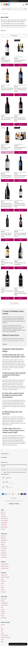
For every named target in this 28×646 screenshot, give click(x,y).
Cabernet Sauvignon (5, 577)
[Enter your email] (25, 469)
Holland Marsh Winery (18, 144)
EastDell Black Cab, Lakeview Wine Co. (5, 60)
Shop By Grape (4, 527)
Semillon (2, 613)
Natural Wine (3, 555)
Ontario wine (15, 340)
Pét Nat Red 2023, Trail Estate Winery (20, 263)
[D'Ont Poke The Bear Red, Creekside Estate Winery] (7, 76)
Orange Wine (3, 552)
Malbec (2, 587)
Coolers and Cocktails (5, 637)
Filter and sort (14, 35)
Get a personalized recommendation (18, 644)
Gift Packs (3, 512)
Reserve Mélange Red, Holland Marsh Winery (6, 176)
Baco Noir (3, 589)
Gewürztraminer (4, 605)
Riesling (2, 600)
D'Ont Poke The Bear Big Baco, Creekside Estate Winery (20, 235)
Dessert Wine (3, 546)
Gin (1, 626)
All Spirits (3, 624)
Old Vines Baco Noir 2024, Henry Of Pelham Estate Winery (20, 89)
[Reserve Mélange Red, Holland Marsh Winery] (7, 163)
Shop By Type (4, 524)
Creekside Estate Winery (5, 85)
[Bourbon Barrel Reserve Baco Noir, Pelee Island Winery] (20, 105)
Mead (2, 641)
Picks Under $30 (4, 518)
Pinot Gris (3, 611)
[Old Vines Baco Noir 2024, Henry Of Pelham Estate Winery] (20, 76)
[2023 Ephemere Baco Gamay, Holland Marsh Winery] (20, 191)
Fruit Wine (3, 550)
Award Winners (4, 522)
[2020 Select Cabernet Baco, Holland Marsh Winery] (7, 221)
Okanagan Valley (4, 563)
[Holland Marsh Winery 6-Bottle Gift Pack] (20, 135)
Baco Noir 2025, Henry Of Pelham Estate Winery (20, 176)
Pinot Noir (3, 581)
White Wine (3, 538)
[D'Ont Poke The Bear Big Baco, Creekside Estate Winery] (20, 221)
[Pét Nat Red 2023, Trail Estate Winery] (20, 250)
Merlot (2, 579)
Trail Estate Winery (18, 259)
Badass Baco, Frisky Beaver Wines (6, 148)
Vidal (2, 607)
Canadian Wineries (5, 568)
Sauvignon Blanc (4, 603)
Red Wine (3, 535)
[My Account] (23, 5)
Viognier (2, 609)
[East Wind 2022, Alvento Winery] (7, 250)
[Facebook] (10, 504)
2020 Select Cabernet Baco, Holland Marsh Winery (6, 235)
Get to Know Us (5, 453)
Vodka (2, 628)
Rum (2, 631)
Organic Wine (4, 557)
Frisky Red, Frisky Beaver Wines (7, 291)
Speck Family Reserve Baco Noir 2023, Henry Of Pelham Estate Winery (7, 205)
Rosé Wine (3, 542)
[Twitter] (12, 504)
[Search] (25, 8)
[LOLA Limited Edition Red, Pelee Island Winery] (7, 105)
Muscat (2, 615)
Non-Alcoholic (4, 548)
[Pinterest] (18, 504)
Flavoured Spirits (4, 635)
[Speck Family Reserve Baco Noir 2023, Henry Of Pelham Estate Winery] (7, 191)
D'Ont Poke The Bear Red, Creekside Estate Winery (7, 88)
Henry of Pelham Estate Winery (20, 85)
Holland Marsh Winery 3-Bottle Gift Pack (20, 60)
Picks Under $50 (4, 520)
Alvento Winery (4, 259)
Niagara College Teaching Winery (19, 288)
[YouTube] (16, 504)
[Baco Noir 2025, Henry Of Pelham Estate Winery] (20, 163)
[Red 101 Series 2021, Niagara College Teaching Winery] (20, 278)
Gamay (2, 583)
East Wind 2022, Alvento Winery (7, 263)
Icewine (2, 544)
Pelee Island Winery (5, 114)
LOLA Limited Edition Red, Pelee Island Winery (7, 118)
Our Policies (4, 457)
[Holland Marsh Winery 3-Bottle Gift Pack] (20, 48)
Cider (2, 639)
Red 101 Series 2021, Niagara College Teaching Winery (20, 293)
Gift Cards (3, 514)
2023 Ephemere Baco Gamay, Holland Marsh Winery (19, 205)
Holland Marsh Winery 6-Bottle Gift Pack (20, 148)
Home (2, 13)
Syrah (2, 585)
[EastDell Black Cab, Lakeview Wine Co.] (7, 48)
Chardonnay (3, 598)
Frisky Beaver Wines (5, 144)
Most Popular (3, 516)
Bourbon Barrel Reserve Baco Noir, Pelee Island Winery (20, 119)
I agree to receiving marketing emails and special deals (14, 472)
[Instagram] (14, 504)
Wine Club (3, 529)
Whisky (2, 633)
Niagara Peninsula (4, 566)
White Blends (3, 617)
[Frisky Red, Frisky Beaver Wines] (7, 278)
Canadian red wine (17, 329)
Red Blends (3, 591)
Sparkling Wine (4, 540)
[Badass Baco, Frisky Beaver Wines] (7, 135)
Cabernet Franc (4, 574)
